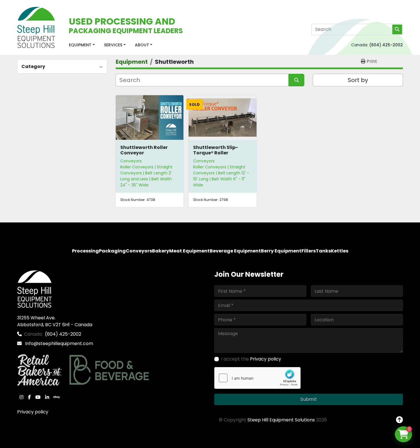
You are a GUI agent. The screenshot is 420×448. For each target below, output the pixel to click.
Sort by (358, 80)
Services (113, 45)
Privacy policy (32, 412)
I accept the (251, 359)
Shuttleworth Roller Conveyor (144, 150)
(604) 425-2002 (386, 45)
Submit (308, 399)
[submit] (397, 29)
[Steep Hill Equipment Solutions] (34, 288)
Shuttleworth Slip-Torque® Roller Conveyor (215, 153)
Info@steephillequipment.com (58, 343)
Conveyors (131, 161)
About (142, 45)
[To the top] (399, 420)
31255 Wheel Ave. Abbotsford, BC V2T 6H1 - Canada (54, 321)
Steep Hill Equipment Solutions (281, 420)
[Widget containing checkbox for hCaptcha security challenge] (257, 378)
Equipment (80, 45)
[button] (82, 45)
